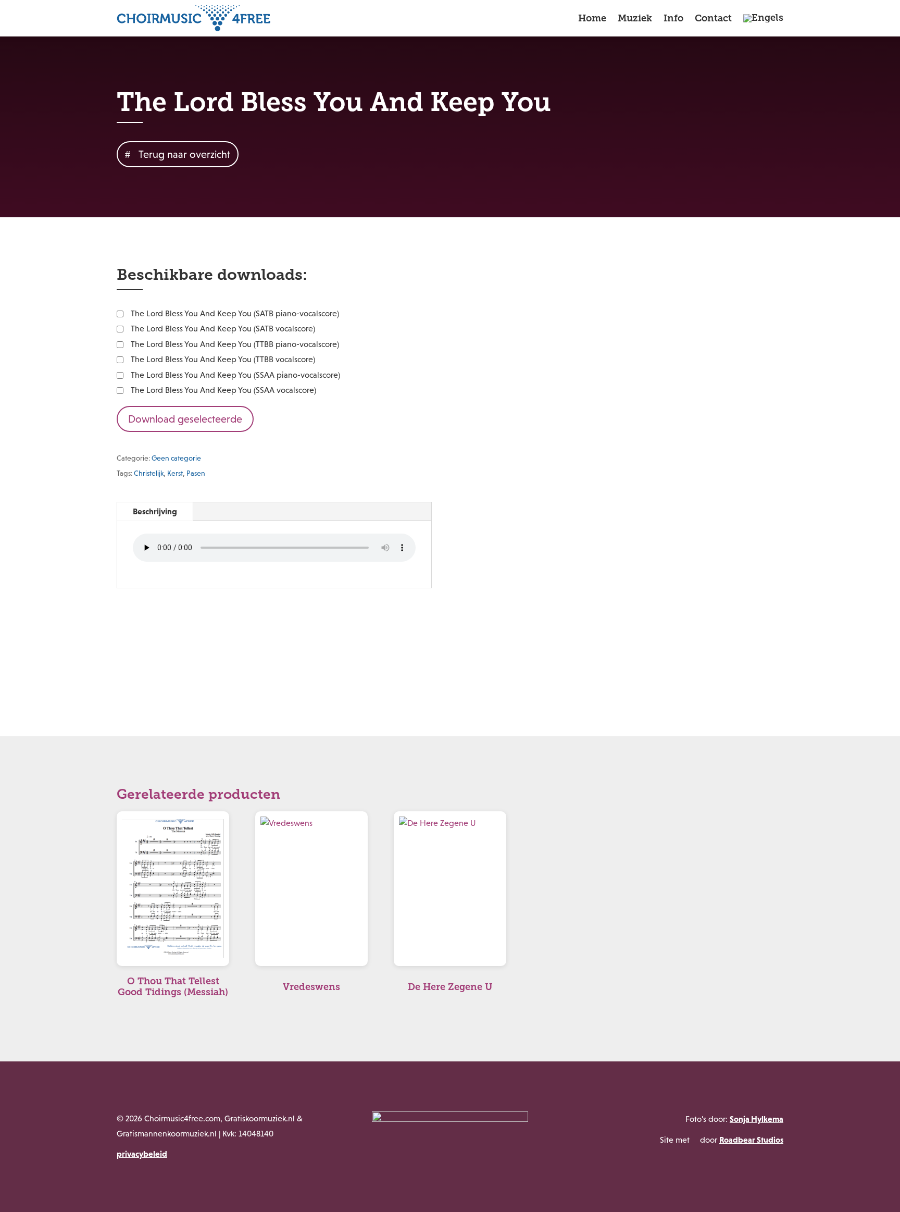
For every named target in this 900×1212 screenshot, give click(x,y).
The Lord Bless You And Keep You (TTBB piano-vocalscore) (235, 344)
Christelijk (149, 473)
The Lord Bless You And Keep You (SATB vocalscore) (223, 328)
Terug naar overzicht (184, 154)
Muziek (635, 18)
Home (592, 18)
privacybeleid (142, 1153)
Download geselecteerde (185, 419)
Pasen (195, 473)
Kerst (175, 473)
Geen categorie (176, 458)
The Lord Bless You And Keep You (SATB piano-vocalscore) (235, 313)
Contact (713, 18)
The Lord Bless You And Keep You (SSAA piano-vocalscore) (235, 374)
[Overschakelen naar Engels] (763, 18)
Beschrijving (155, 511)
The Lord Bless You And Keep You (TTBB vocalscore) (223, 359)
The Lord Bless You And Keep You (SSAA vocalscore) (223, 390)
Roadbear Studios (751, 1139)
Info (673, 18)
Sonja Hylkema (756, 1118)
